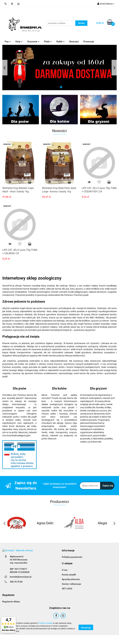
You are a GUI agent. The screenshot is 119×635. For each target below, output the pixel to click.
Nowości (74, 41)
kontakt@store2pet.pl (20, 577)
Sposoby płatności (71, 579)
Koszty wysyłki (69, 574)
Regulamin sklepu (11, 601)
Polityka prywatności (72, 557)
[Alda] (74, 523)
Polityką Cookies (46, 623)
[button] (68, 551)
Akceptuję (86, 627)
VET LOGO (67, 588)
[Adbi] (16, 523)
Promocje (88, 41)
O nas (64, 570)
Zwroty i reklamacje (71, 584)
